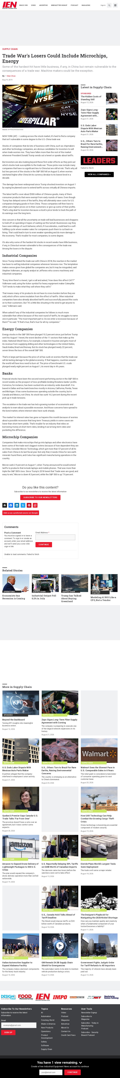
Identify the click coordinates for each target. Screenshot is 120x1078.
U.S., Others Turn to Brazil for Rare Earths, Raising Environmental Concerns (92, 144)
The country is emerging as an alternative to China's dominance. (59, 778)
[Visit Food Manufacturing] (25, 997)
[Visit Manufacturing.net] (94, 997)
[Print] (4, 505)
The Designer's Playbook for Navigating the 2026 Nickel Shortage (99, 916)
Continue (73, 1072)
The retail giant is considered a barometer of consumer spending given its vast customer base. (98, 776)
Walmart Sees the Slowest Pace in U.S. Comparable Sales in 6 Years (98, 769)
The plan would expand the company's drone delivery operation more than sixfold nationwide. (20, 876)
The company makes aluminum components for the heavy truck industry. (20, 970)
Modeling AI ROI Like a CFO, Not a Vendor (103, 599)
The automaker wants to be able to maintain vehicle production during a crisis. (60, 970)
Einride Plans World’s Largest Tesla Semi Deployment (98, 865)
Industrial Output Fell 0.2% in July (44, 597)
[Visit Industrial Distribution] (77, 997)
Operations (9, 592)
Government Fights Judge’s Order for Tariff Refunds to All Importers (98, 964)
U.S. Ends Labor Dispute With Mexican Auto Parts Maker (91, 128)
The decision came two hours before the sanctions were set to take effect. (59, 871)
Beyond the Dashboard (13, 719)
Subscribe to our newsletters (40, 497)
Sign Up (8, 1032)
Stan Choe (11, 76)
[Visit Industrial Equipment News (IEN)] (43, 997)
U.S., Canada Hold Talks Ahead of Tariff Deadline (58, 916)
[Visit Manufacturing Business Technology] (111, 997)
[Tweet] (23, 505)
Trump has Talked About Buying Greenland (71, 598)
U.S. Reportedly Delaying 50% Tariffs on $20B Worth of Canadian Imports (60, 865)
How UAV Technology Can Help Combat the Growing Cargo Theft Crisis (97, 818)
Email (3, 1020)
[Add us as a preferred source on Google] (35, 505)
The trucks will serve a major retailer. (96, 870)
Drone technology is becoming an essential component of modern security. (99, 826)
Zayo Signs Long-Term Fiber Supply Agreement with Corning (90, 113)
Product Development (91, 910)
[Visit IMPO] (60, 997)
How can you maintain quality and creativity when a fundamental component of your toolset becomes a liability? (99, 923)
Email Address (42, 533)
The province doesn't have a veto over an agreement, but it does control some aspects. (19, 825)
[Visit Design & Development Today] (8, 997)
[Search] (109, 5)
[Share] (10, 505)
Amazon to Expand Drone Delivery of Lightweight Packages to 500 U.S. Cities (20, 867)
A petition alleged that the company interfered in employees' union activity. (18, 775)
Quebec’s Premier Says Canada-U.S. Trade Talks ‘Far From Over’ (20, 817)
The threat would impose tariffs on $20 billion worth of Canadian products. (58, 922)
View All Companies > (99, 174)
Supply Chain (10, 49)
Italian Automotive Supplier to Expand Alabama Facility (17, 964)
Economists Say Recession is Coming (13, 597)
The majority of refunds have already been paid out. (98, 970)
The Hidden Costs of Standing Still (91, 98)
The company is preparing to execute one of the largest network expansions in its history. (59, 728)
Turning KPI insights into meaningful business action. (17, 724)
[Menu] (115, 5)
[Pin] (29, 505)
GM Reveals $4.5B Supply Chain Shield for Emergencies (57, 964)
